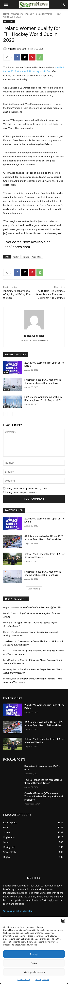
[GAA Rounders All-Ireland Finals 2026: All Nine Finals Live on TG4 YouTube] (12, 541)
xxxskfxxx (8, 641)
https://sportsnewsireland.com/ (34, 340)
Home (6, 13)
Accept (34, 954)
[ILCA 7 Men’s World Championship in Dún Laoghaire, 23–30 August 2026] (12, 402)
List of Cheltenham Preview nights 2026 (41, 607)
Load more (33, 588)
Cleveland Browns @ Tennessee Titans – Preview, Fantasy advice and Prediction (43, 796)
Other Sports (17, 13)
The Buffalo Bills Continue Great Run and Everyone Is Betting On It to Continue (50, 294)
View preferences (34, 972)
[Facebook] (17, 57)
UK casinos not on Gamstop (18, 911)
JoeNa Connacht (18, 49)
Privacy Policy (42, 979)
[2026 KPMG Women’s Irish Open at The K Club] (12, 367)
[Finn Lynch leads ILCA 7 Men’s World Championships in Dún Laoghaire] (12, 384)
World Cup (37, 257)
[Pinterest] (32, 57)
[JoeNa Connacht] (5, 48)
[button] (63, 920)
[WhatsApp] (39, 57)
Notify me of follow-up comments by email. (27, 488)
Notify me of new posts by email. (22, 492)
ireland (26, 257)
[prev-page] (5, 414)
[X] (24, 57)
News (6, 390)
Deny (34, 963)
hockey (16, 257)
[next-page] (11, 414)
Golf (6, 372)
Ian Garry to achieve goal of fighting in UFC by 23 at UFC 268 (17, 294)
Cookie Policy (23, 979)
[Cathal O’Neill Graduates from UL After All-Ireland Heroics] (12, 559)
